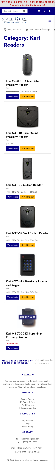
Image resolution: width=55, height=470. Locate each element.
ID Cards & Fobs (27, 402)
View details (12, 96)
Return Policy (27, 426)
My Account (27, 420)
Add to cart (28, 96)
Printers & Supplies (27, 408)
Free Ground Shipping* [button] (38, 29)
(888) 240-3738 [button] (12, 29)
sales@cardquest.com (30, 438)
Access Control (27, 399)
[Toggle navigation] (50, 21)
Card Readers (27, 405)
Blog (28, 423)
